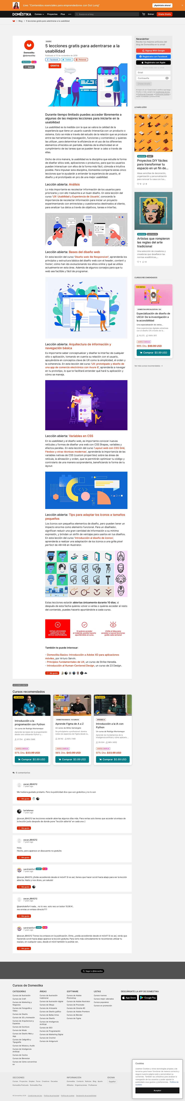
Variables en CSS (81, 436)
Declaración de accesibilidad (86, 1096)
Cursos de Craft (19, 999)
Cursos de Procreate (75, 1005)
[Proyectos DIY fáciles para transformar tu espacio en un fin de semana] (153, 133)
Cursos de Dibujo (47, 1005)
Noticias (88, 1081)
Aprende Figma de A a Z (69, 723)
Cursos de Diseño (20, 1014)
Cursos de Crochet (48, 1038)
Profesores (92, 1085)
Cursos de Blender (74, 1015)
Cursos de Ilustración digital (51, 1001)
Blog (20, 21)
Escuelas (54, 1081)
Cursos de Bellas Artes (49, 1015)
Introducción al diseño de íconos (94, 537)
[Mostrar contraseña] (167, 78)
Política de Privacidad (145, 94)
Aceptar (157, 1090)
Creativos (45, 1081)
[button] (69, 14)
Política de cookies (67, 1096)
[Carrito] (143, 14)
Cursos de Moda (20, 1030)
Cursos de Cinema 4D (76, 1008)
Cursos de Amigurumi (49, 1041)
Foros (38, 1081)
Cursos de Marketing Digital (51, 1034)
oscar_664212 (30, 784)
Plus (63, 14)
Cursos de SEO (46, 1028)
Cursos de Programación (50, 1031)
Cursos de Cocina (20, 1055)
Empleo (32, 1081)
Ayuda (100, 1081)
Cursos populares (101, 1002)
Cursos (15, 1081)
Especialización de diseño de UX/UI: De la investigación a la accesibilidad (153, 317)
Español (112, 1081)
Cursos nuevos (100, 995)
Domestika (71, 1081)
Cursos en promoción (103, 1005)
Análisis (74, 184)
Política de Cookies (162, 94)
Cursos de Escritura (21, 1027)
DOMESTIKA (22, 14)
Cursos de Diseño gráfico (50, 1011)
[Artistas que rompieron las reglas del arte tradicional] (153, 211)
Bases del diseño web (84, 252)
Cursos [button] (38, 14)
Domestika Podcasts (20, 1085)
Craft (150, 156)
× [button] (182, 5)
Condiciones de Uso (163, 92)
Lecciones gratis (20, 685)
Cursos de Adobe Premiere (78, 1011)
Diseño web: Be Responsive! (91, 256)
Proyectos (52, 14)
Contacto (80, 1081)
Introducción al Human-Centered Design (70, 665)
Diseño (48, 41)
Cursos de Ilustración (21, 995)
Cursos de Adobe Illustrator (78, 1001)
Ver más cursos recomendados (148, 366)
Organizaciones (81, 1085)
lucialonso (28, 810)
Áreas (43, 991)
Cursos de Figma (74, 1018)
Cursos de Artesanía (48, 1008)
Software (72, 991)
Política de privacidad (51, 1096)
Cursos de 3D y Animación (24, 1017)
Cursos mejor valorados (104, 999)
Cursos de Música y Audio (24, 1046)
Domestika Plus (36, 1085)
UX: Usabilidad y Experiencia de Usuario (76, 196)
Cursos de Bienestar (21, 1058)
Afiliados (70, 1085)
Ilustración (152, 234)
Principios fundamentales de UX (65, 661)
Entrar (151, 14)
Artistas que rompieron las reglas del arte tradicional (153, 242)
